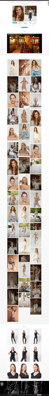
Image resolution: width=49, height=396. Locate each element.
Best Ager (17, 384)
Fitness (16, 387)
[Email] (48, 3)
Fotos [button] (22, 27)
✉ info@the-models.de (29, 0)
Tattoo (16, 386)
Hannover (8, 387)
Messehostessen (26, 381)
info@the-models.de (37, 383)
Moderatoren (26, 384)
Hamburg (8, 383)
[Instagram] (48, 5)
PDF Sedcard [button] (15, 22)
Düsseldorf (8, 384)
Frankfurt (8, 389)
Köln (7, 385)
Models (17, 381)
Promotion (25, 383)
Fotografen (25, 388)
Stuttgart (8, 388)
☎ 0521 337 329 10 (25, 0)
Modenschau (17, 388)
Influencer (17, 389)
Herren (16, 383)
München (8, 386)
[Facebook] (48, 4)
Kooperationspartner (27, 386)
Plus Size (17, 385)
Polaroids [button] (24, 27)
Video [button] (26, 27)
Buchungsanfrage (18, 0)
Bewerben (22, 0)
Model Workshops (26, 387)
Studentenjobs (26, 385)
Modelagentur (9, 381)
